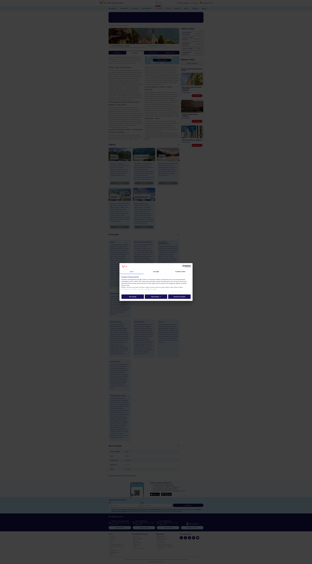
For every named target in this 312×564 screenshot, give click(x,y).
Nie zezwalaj (132, 296)
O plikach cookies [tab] (180, 271)
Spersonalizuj (155, 296)
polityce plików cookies (160, 291)
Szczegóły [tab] (156, 271)
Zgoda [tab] (131, 271)
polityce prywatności (176, 291)
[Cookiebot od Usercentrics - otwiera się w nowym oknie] (184, 266)
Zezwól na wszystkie (179, 296)
